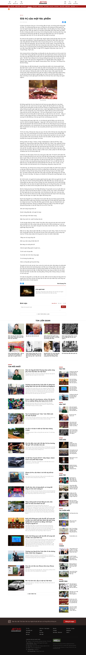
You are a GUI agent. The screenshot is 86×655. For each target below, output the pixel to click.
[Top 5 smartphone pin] (16, 418)
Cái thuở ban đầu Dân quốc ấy (69, 353)
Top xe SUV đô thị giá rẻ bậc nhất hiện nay (73, 572)
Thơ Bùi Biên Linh (73, 536)
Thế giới (35, 6)
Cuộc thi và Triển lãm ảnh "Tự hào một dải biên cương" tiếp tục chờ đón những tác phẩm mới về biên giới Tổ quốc (73, 610)
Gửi (64, 306)
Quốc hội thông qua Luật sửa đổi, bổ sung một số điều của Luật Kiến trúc (40, 536)
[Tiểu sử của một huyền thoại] (63, 523)
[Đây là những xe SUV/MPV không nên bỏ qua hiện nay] (63, 566)
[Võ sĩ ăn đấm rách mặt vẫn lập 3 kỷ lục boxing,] (16, 447)
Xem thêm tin (32, 593)
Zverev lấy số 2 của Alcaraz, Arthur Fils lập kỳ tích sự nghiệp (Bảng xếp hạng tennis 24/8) (40, 400)
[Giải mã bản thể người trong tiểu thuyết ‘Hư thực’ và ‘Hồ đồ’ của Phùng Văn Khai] (52, 328)
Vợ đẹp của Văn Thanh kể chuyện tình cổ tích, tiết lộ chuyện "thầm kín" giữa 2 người (73, 495)
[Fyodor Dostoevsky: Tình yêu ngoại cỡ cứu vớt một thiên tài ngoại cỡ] (63, 445)
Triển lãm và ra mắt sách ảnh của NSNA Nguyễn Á (73, 592)
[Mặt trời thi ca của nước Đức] (63, 460)
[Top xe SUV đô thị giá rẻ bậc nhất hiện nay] (63, 574)
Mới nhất (59, 303)
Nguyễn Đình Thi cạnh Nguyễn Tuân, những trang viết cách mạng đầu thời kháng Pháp (51, 355)
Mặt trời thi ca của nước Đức (73, 458)
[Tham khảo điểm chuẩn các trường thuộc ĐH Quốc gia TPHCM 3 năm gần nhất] (63, 488)
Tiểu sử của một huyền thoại (72, 521)
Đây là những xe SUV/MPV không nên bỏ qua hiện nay (73, 565)
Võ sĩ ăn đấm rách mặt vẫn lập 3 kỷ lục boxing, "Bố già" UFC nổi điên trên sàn (40, 444)
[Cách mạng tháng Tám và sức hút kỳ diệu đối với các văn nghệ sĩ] (70, 328)
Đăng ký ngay (69, 621)
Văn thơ (30, 6)
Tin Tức (12, 6)
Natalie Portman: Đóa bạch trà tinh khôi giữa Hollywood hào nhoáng (73, 467)
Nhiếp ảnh (63, 581)
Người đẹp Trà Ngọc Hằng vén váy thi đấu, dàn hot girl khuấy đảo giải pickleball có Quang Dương (73, 480)
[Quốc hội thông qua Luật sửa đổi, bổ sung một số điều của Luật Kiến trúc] (16, 540)
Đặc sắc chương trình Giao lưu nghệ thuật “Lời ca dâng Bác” (73, 502)
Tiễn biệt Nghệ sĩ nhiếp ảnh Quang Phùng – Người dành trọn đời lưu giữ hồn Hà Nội (73, 586)
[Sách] (63, 531)
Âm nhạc (56, 6)
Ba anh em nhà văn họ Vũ (32, 336)
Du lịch (51, 6)
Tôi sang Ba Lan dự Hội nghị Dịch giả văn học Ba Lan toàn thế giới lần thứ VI (73, 452)
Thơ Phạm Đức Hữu (73, 513)
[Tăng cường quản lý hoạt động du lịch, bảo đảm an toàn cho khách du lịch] (16, 506)
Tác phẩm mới (64, 510)
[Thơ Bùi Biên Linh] (63, 538)
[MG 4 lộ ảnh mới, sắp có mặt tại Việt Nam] (16, 585)
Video (61, 546)
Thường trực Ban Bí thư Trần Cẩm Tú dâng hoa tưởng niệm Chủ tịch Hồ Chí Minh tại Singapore (40, 385)
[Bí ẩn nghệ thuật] (27, 291)
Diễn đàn (41, 634)
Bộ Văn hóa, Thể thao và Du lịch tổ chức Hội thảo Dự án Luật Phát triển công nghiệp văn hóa (73, 602)
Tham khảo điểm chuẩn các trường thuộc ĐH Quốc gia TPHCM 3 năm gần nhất (73, 488)
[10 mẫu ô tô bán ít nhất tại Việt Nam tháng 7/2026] (16, 433)
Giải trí (62, 475)
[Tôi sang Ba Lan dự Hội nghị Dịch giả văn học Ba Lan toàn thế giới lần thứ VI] (63, 452)
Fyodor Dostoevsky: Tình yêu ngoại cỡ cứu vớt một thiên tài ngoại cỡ (73, 445)
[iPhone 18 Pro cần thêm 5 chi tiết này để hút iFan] (16, 477)
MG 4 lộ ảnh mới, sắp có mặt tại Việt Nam (38, 580)
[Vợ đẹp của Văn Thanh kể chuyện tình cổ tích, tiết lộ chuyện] (63, 495)
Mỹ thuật (46, 6)
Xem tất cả (54, 303)
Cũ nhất (64, 303)
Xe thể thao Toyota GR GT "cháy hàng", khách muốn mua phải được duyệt (40, 458)
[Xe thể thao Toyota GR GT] (16, 462)
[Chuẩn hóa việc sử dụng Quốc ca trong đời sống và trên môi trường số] (16, 491)
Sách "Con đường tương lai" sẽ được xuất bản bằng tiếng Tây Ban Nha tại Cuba (73, 531)
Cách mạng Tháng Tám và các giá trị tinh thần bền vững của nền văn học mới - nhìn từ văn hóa (33, 355)
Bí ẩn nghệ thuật (40, 289)
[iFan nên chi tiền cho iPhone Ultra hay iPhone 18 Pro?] (16, 570)
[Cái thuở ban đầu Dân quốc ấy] (70, 346)
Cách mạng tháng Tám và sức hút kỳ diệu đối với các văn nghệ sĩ (69, 337)
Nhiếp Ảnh (40, 6)
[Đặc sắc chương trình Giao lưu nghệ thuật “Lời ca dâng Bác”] (63, 503)
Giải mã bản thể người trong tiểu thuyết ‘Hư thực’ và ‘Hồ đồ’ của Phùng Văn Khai (51, 337)
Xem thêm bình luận (43, 314)
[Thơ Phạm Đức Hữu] (63, 515)
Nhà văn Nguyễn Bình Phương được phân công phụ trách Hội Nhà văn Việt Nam (15, 337)
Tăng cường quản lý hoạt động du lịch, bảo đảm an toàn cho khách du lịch (39, 502)
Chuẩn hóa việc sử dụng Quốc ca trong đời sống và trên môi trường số (38, 488)
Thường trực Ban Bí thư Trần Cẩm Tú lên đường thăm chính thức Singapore (40, 552)
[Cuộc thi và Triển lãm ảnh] (63, 609)
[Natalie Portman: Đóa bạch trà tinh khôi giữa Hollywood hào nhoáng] (63, 467)
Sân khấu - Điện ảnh (65, 6)
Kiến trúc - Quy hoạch (21, 6)
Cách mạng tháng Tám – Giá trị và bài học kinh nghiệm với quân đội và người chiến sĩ (16, 355)
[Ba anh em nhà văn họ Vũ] (34, 328)
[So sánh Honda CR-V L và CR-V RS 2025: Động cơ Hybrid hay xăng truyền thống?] (63, 558)
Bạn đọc (73, 6)
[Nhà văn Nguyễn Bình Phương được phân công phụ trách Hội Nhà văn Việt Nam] (16, 328)
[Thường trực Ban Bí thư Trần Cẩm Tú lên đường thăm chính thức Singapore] (16, 555)
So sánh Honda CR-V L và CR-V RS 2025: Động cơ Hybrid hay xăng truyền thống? (73, 558)
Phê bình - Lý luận (70, 628)
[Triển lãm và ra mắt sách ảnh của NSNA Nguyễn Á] (63, 594)
